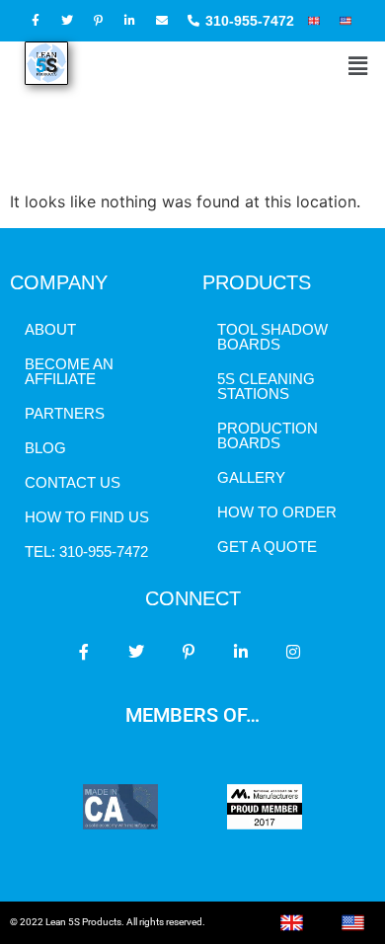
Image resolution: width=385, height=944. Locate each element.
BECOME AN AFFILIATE (69, 371)
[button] (358, 66)
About (50, 329)
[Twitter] (136, 651)
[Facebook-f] (84, 651)
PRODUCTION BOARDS (267, 435)
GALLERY (251, 477)
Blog (45, 447)
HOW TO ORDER (277, 512)
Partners (65, 413)
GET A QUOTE (267, 546)
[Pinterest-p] (188, 651)
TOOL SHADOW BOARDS (272, 337)
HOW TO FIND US (87, 517)
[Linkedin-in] (241, 651)
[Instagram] (293, 651)
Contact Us (72, 482)
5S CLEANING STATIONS (266, 386)
